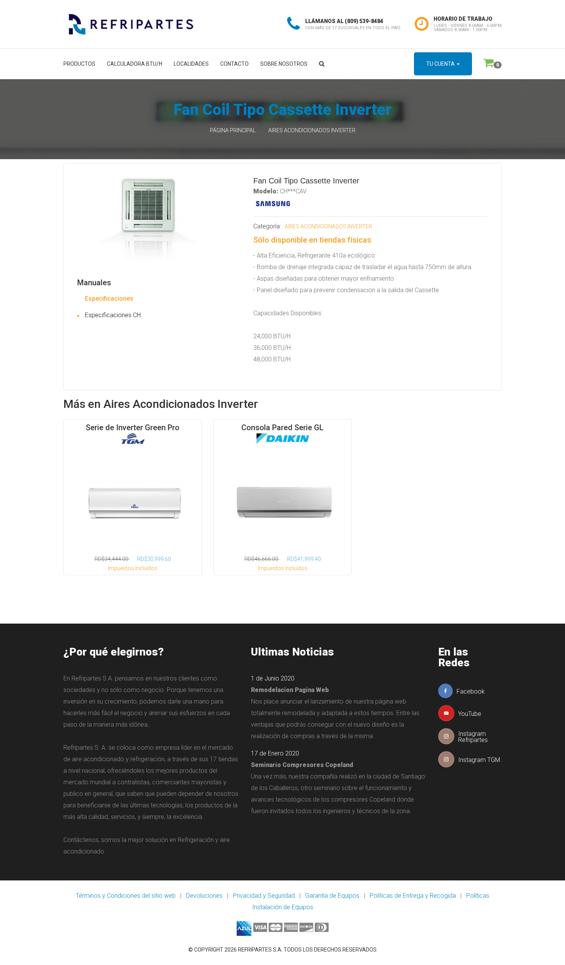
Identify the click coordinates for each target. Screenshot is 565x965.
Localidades (191, 64)
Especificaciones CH (113, 315)
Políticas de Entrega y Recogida (413, 895)
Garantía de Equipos (332, 895)
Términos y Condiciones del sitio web (126, 895)
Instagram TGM (479, 760)
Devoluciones (204, 895)
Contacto (234, 64)
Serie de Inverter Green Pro (132, 427)
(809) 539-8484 (364, 21)
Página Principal (233, 130)
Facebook (471, 691)
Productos (79, 64)
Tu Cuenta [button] (441, 64)
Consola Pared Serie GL (282, 427)
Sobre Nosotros (283, 64)
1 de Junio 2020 (272, 678)
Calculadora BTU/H (134, 64)
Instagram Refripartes (473, 737)
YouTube (469, 713)
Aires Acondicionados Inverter (312, 130)
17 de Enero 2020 (275, 753)
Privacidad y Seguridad (264, 895)
